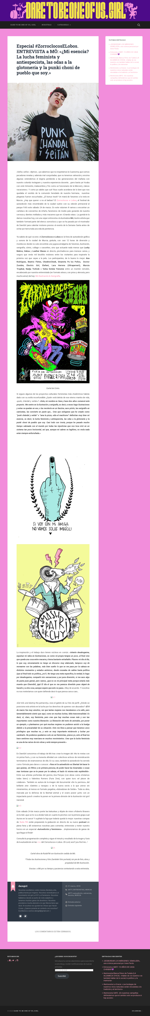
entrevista (87, 893)
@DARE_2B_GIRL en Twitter (25, 916)
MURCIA (88, 890)
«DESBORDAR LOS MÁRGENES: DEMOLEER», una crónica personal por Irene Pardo (124, 46)
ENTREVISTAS (78, 890)
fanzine (71, 895)
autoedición (78, 893)
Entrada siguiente (75, 906)
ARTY (70, 890)
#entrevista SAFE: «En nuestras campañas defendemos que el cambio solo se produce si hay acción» (124, 78)
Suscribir (62, 976)
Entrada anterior (74, 902)
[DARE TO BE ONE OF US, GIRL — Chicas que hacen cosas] (74, 10)
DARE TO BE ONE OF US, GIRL (26, 1011)
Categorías (63, 25)
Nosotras (47, 25)
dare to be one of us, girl (23, 25)
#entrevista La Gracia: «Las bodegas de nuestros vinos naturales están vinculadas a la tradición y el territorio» (124, 70)
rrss (39, 842)
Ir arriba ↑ (137, 1011)
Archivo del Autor (20, 916)
